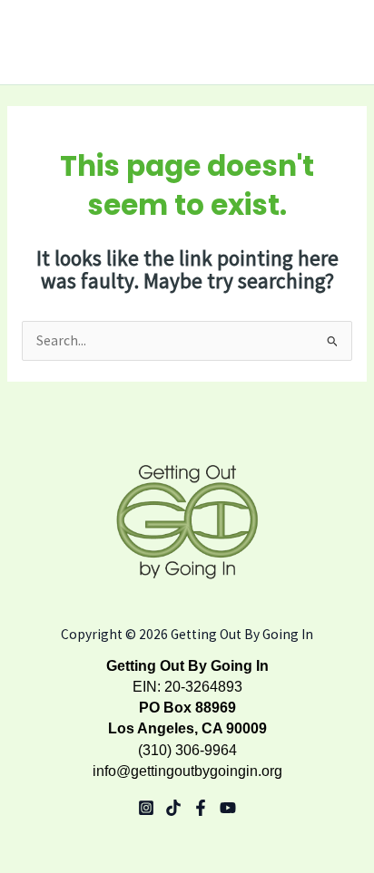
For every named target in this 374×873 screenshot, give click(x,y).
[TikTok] (173, 808)
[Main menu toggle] (337, 43)
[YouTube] (228, 808)
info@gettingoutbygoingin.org (187, 771)
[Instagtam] (146, 808)
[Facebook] (200, 808)
